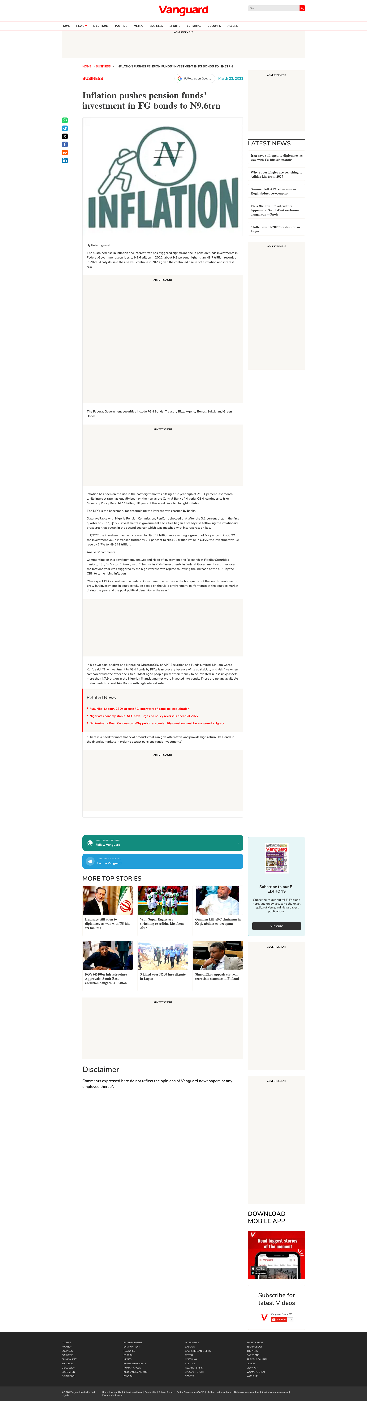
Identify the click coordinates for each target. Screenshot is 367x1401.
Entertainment (132, 1342)
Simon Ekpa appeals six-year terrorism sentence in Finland (217, 976)
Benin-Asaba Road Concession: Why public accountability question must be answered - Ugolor (157, 723)
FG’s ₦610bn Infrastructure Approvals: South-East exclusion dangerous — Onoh (275, 210)
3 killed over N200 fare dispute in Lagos (275, 229)
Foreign (128, 1355)
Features (129, 1350)
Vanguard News (183, 10)
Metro (138, 26)
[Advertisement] (163, 339)
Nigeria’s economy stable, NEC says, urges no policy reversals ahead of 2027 (144, 716)
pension (128, 1376)
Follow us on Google (197, 78)
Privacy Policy (166, 1392)
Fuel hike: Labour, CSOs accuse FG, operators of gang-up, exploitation (139, 709)
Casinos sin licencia (112, 1395)
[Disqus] (162, 1148)
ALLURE (232, 26)
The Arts (252, 1350)
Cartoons (253, 1355)
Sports (175, 26)
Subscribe (276, 926)
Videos (251, 1363)
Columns (214, 26)
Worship (252, 1376)
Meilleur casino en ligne (219, 1392)
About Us (116, 1392)
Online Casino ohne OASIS (190, 1392)
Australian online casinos (275, 1392)
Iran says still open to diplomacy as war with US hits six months (277, 157)
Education (68, 1371)
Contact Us (150, 1392)
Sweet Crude (255, 1342)
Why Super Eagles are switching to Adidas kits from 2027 (276, 174)
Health (127, 1359)
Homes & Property (134, 1363)
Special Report (194, 1371)
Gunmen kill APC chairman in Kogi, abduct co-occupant (273, 191)
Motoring (191, 1359)
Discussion (68, 1367)
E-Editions (68, 1376)
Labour (190, 1346)
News (80, 26)
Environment (131, 1346)
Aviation (67, 1346)
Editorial (194, 26)
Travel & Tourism (257, 1359)
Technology (254, 1346)
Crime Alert (69, 1359)
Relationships (194, 1367)
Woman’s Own (256, 1371)
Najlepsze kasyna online (246, 1392)
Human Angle (132, 1367)
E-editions (101, 26)
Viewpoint (253, 1367)
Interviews (192, 1342)
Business (156, 26)
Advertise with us (133, 1392)
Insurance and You (135, 1371)
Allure (66, 1342)
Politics (121, 26)
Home (66, 26)
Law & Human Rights (198, 1350)
